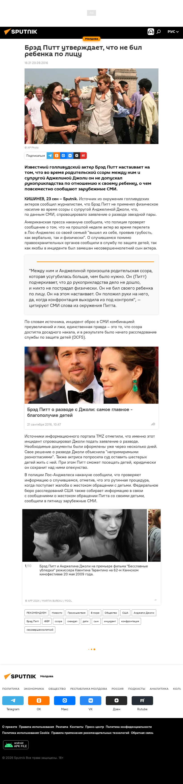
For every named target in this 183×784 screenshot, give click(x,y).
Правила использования (36, 727)
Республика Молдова (88, 689)
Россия (118, 689)
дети (85, 621)
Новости (57, 612)
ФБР (47, 621)
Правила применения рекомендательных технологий (90, 733)
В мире (95, 612)
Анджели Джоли (144, 612)
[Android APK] (16, 745)
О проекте (9, 727)
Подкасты (136, 689)
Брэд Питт (33, 621)
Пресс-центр (94, 727)
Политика (10, 689)
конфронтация (130, 621)
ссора (58, 621)
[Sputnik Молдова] (22, 35)
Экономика (34, 689)
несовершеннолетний (40, 629)
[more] (153, 424)
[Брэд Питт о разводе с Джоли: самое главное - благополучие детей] (91, 375)
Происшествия (76, 612)
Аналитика (159, 689)
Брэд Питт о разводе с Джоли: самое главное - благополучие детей (80, 412)
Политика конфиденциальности (129, 727)
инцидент (110, 621)
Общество (111, 612)
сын (96, 621)
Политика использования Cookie (26, 733)
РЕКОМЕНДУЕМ (36, 612)
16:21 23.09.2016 (36, 63)
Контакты (76, 727)
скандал (72, 621)
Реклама (62, 727)
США (125, 612)
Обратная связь (142, 733)
